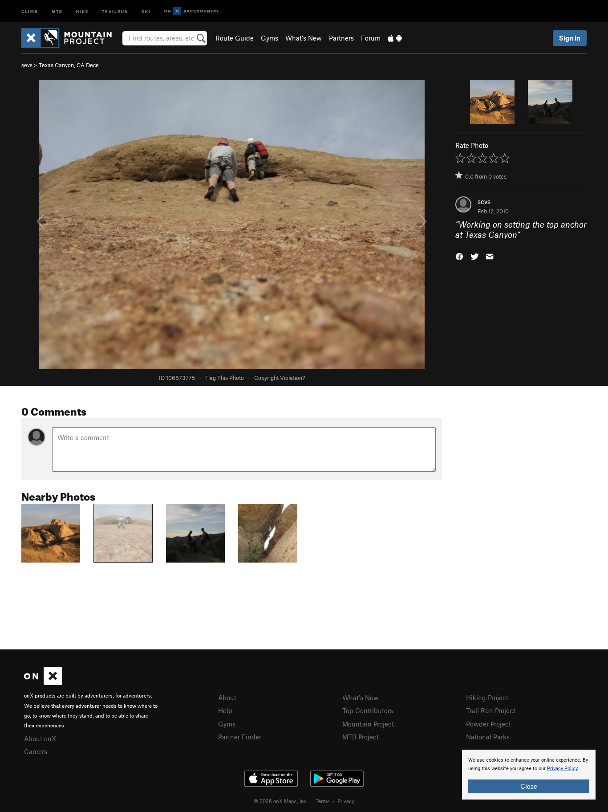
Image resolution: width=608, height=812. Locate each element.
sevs (26, 65)
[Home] (71, 38)
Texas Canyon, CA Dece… (71, 65)
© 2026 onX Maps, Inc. (281, 801)
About (227, 698)
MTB (57, 11)
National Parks (488, 737)
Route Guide (234, 38)
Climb (29, 11)
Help (225, 710)
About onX (40, 738)
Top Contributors (367, 710)
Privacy (345, 801)
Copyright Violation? (279, 377)
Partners (341, 38)
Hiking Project (487, 698)
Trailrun (115, 11)
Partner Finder (239, 737)
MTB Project (360, 737)
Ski (146, 11)
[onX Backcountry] (192, 11)
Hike (82, 11)
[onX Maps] (43, 682)
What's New (303, 38)
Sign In (569, 38)
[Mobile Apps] (395, 38)
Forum (371, 38)
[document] (528, 774)
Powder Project (488, 724)
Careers (35, 751)
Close (528, 786)
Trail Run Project (490, 710)
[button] (459, 255)
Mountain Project (368, 724)
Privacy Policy (562, 768)
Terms (323, 801)
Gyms (269, 38)
